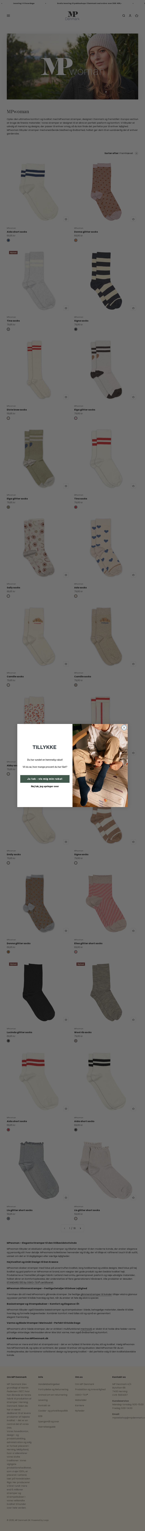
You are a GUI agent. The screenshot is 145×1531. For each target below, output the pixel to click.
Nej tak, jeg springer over (45, 786)
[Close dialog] (124, 727)
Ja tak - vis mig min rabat (44, 778)
